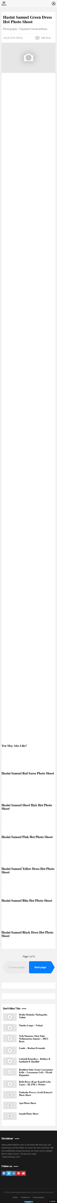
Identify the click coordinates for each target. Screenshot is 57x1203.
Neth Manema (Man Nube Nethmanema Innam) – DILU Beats (33, 1038)
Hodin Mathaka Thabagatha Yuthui (33, 1016)
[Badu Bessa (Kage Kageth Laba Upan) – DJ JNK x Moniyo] (10, 1084)
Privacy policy (38, 1197)
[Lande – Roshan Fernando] (10, 1050)
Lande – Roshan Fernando (32, 1048)
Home (15, 1197)
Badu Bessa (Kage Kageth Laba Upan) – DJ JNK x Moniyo (35, 1083)
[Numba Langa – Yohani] (10, 1028)
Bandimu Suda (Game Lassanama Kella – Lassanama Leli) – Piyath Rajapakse (36, 1072)
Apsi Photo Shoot (27, 1103)
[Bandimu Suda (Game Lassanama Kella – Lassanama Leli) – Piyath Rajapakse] (10, 1072)
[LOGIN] (53, 4)
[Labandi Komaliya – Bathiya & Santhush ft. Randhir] (10, 1061)
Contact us (25, 1197)
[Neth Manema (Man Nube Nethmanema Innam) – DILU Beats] (10, 1038)
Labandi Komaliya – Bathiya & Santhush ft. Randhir (34, 1060)
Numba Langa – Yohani (31, 1025)
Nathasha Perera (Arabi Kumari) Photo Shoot (35, 1094)
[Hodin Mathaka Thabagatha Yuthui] (10, 1017)
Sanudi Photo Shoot (28, 1113)
